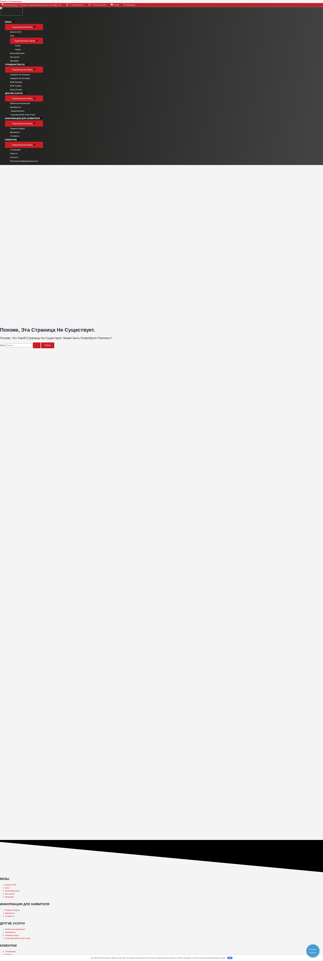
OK (230, 958)
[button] (13, 22)
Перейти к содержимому (11, 1)
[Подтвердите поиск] (37, 345)
